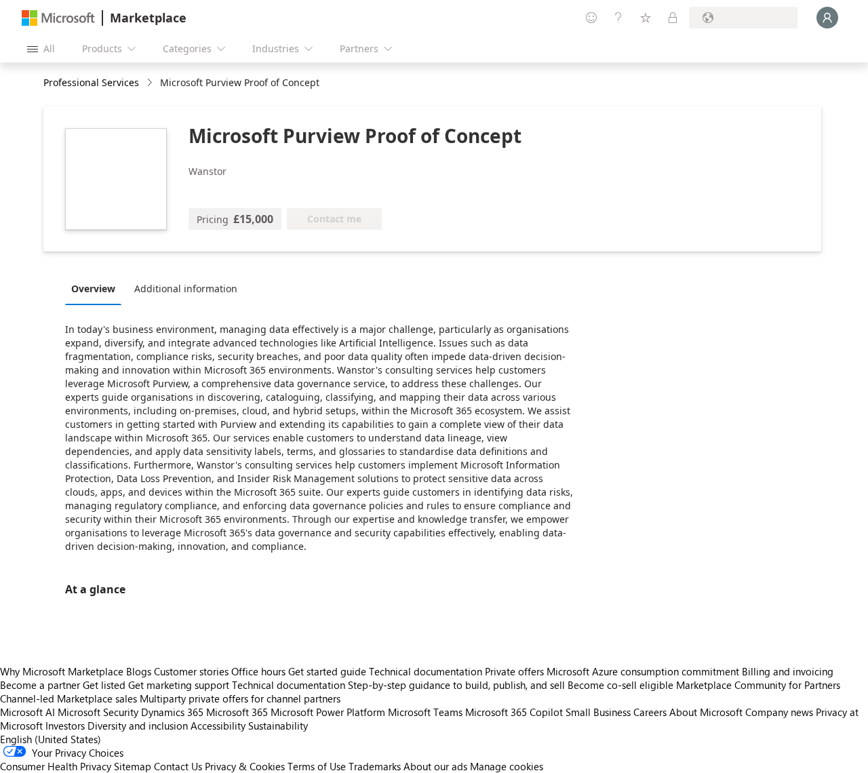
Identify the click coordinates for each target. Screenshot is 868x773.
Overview (93, 288)
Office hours (258, 671)
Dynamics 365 (172, 712)
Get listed (104, 685)
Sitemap (132, 766)
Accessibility (218, 725)
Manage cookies (506, 766)
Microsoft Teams (425, 712)
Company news (779, 712)
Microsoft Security (98, 712)
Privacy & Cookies (245, 766)
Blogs (138, 671)
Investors (65, 725)
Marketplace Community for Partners (758, 685)
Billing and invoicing (787, 671)
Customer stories (191, 671)
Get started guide (327, 671)
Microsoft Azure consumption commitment (644, 671)
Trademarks (375, 766)
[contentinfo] (151, 83)
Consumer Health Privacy (55, 766)
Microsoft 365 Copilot (514, 712)
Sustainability (278, 725)
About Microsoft (706, 712)
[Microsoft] (58, 18)
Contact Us (178, 766)
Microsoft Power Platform (328, 712)
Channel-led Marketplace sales (68, 698)
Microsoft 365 (237, 712)
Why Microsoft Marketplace (61, 671)
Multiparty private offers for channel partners (240, 698)
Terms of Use (317, 766)
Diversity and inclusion (137, 725)
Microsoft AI (27, 712)
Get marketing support (178, 685)
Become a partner (40, 685)
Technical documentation (425, 671)
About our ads (435, 766)
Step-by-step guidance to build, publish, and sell (456, 685)
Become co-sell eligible (620, 685)
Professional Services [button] (91, 82)
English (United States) (50, 739)
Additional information (185, 288)
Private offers (514, 671)
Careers (650, 712)
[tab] (96, 288)
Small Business (598, 712)
